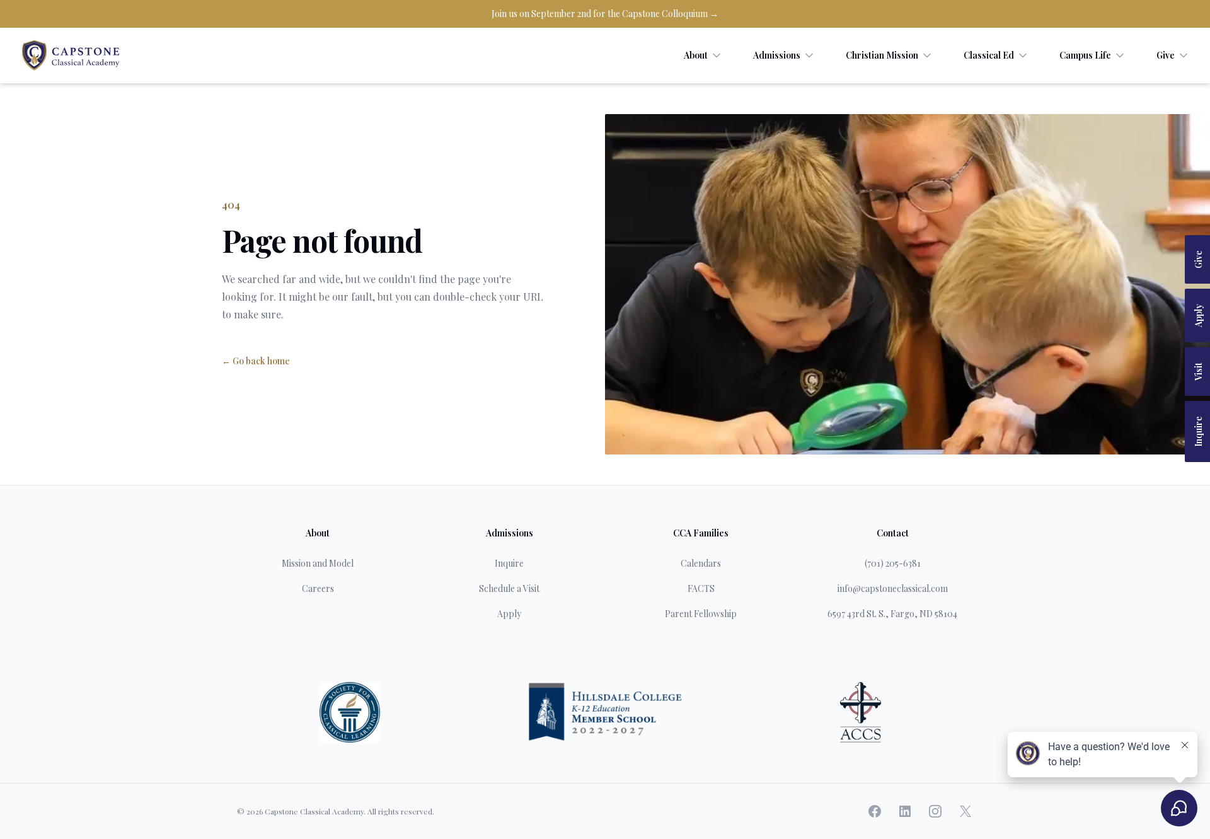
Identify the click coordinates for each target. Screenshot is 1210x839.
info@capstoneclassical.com (893, 588)
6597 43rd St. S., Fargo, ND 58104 (892, 614)
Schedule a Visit (509, 588)
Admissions (776, 55)
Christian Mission (882, 55)
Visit (1198, 371)
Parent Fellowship (701, 614)
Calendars (701, 563)
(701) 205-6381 (893, 563)
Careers (318, 588)
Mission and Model (318, 563)
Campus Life (1085, 55)
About (696, 55)
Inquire (1198, 431)
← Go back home (256, 361)
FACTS (701, 588)
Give (1165, 55)
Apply (1198, 315)
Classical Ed (989, 55)
